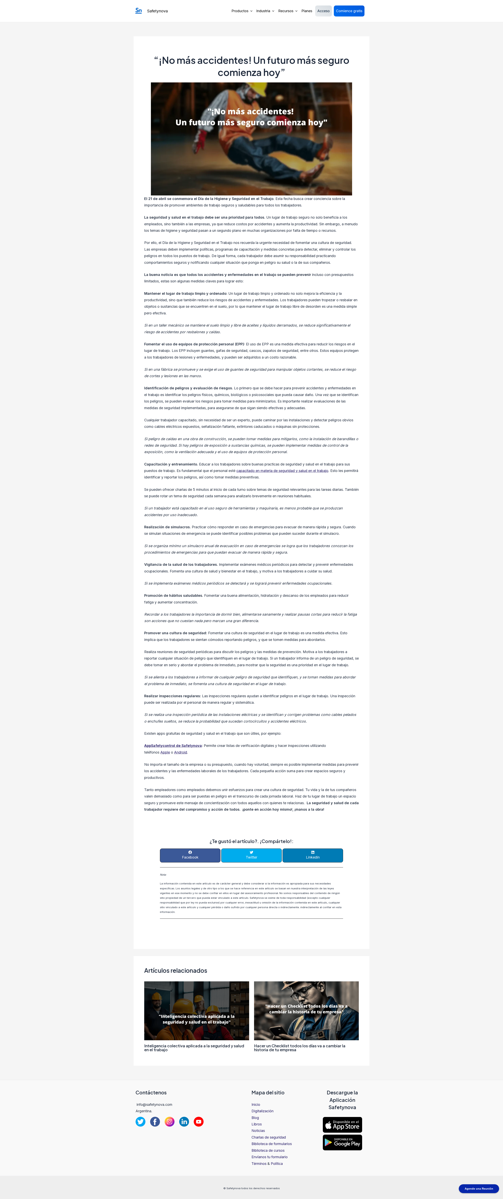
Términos (259, 1164)
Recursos (285, 11)
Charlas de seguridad (269, 1137)
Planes (306, 11)
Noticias (258, 1131)
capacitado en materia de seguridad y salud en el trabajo (282, 471)
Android (180, 752)
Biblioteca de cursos (268, 1150)
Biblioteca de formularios (272, 1144)
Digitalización (263, 1111)
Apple (165, 752)
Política (277, 1164)
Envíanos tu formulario (270, 1157)
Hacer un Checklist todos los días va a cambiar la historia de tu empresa (299, 1047)
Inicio (256, 1104)
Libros (257, 1124)
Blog (255, 1118)
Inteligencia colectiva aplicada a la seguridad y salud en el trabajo (194, 1047)
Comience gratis (349, 11)
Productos (239, 11)
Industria (263, 11)
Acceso (323, 11)
